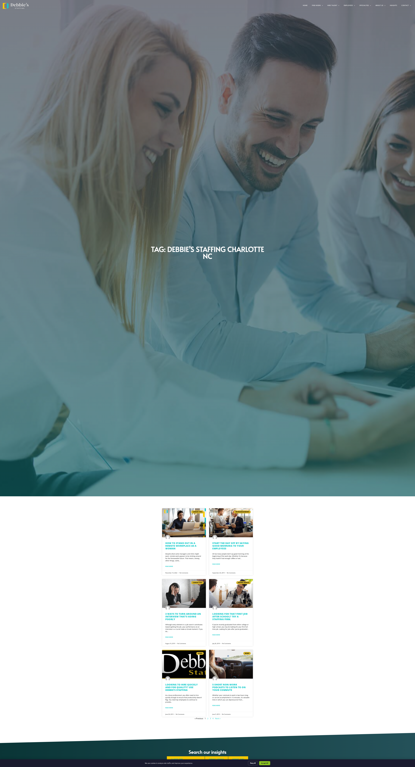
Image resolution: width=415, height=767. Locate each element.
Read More (169, 566)
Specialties (366, 5)
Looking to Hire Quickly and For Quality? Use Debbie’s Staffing (181, 687)
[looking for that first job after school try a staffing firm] (231, 593)
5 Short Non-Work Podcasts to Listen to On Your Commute (229, 687)
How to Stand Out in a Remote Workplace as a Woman (180, 546)
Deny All (253, 763)
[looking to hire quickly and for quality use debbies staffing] (184, 664)
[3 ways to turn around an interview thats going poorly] (184, 593)
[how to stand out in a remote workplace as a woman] (184, 522)
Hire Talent (334, 5)
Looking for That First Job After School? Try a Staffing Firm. (229, 616)
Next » (217, 718)
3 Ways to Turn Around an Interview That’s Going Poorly (183, 616)
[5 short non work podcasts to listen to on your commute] (231, 664)
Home (306, 5)
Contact (407, 5)
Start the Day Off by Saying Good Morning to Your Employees (230, 546)
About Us (381, 5)
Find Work (318, 5)
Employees (350, 5)
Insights (394, 5)
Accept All (264, 763)
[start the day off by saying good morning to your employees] (231, 522)
